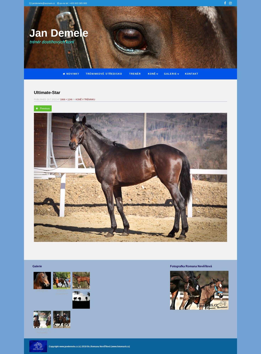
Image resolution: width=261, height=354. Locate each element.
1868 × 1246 (66, 99)
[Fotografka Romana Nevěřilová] (199, 308)
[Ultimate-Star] (130, 177)
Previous (44, 108)
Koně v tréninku (85, 99)
